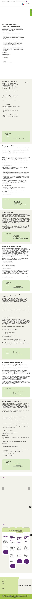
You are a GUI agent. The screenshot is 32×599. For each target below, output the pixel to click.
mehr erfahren (5, 551)
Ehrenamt (10, 1)
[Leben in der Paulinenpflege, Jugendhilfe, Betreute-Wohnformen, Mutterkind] (26, 84)
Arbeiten (3, 585)
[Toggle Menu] (3, 3)
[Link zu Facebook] (2, 597)
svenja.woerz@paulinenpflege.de (18, 466)
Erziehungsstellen (5, 57)
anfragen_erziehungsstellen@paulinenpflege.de (20, 238)
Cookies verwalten (17, 597)
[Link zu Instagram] (4, 597)
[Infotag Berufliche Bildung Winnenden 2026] (12, 529)
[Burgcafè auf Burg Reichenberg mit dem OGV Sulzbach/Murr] (26, 529)
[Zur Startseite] (2, 578)
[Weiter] (29, 488)
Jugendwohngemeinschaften (7, 62)
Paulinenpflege (4, 579)
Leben (3, 581)
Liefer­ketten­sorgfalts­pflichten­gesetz (10, 596)
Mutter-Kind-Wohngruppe (7, 54)
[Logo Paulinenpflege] (26, 4)
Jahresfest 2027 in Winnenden (5, 535)
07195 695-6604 (19, 203)
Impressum (9, 595)
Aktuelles (3, 1)
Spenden (14, 1)
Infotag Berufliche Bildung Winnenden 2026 (12, 536)
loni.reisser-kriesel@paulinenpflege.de (19, 138)
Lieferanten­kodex (19, 596)
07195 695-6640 (18, 286)
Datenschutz (14, 595)
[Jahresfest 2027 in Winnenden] (5, 529)
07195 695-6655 (18, 465)
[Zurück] (3, 488)
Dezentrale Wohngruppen (7, 58)
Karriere (7, 1)
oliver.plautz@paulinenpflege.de (18, 287)
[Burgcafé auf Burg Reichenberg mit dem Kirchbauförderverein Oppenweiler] (19, 530)
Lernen (3, 583)
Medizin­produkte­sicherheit (20, 595)
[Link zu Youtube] (6, 597)
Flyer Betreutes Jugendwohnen (9, 455)
